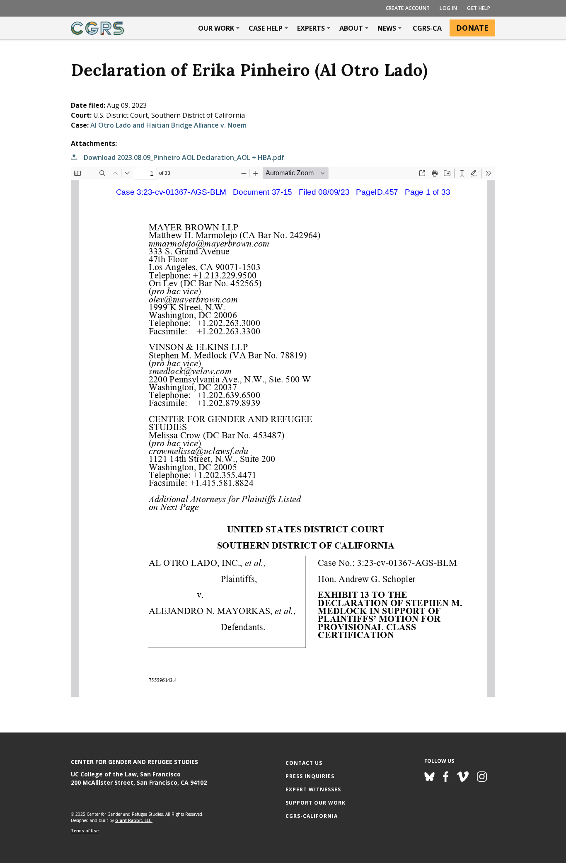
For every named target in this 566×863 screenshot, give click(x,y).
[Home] (97, 28)
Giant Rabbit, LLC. (133, 820)
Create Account (408, 8)
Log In (448, 8)
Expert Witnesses (313, 789)
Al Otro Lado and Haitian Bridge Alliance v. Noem (168, 125)
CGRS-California (311, 815)
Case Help (266, 28)
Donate (472, 28)
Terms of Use (85, 831)
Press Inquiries (309, 776)
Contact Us (303, 762)
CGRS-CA (427, 28)
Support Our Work (315, 802)
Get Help (478, 8)
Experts (311, 28)
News (386, 28)
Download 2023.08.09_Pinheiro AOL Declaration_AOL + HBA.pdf (184, 157)
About (351, 28)
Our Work (216, 28)
